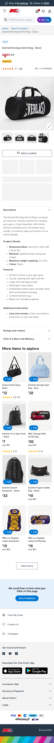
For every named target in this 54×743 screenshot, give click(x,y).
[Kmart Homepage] (14, 11)
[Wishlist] (43, 11)
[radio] (7, 138)
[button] (4, 10)
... (33, 29)
